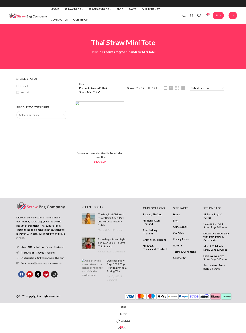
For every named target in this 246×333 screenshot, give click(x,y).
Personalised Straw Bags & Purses (214, 267)
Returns (177, 245)
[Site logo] (28, 15)
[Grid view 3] (177, 88)
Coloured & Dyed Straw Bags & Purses (215, 225)
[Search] (184, 15)
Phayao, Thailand (152, 214)
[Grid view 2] (171, 88)
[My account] (191, 15)
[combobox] (42, 115)
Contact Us (179, 257)
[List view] (165, 88)
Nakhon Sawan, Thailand (151, 222)
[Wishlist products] (198, 15)
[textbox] (42, 115)
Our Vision (179, 233)
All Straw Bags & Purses (212, 216)
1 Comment (117, 230)
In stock (25, 92)
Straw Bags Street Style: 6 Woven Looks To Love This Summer (112, 243)
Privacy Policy (181, 239)
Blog (175, 220)
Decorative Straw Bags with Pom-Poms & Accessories (216, 237)
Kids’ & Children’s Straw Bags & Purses (215, 248)
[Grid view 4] (183, 88)
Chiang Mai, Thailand (154, 239)
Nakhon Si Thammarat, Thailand (155, 247)
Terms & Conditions (184, 251)
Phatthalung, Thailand (150, 232)
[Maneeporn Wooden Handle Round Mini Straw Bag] (100, 125)
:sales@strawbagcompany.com (41, 263)
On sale (24, 85)
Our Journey (180, 226)
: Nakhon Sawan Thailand (42, 257)
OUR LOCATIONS (154, 208)
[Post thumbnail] (88, 222)
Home (94, 51)
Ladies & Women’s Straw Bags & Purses (215, 257)
